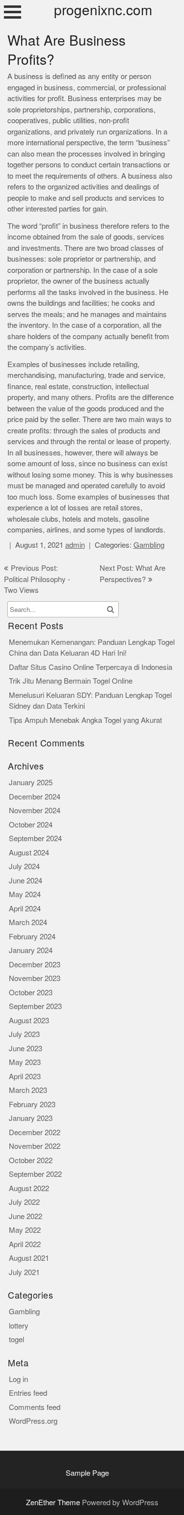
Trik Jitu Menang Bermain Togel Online (70, 681)
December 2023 (34, 964)
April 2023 (25, 1076)
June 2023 (25, 1048)
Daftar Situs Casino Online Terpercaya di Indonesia (90, 667)
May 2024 (25, 894)
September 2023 (35, 1006)
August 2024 (29, 852)
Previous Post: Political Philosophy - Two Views (37, 579)
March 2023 (28, 1090)
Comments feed (34, 1407)
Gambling (148, 545)
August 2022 (29, 1188)
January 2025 (31, 782)
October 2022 (31, 1160)
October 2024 (31, 824)
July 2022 (24, 1202)
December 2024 (34, 796)
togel (16, 1339)
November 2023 (34, 978)
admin (75, 545)
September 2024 (35, 838)
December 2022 (34, 1132)
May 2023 (25, 1062)
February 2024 (32, 936)
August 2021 (29, 1258)
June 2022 (25, 1216)
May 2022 (25, 1230)
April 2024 (25, 908)
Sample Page (87, 1473)
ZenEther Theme (54, 1502)
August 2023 (29, 1020)
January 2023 (31, 1118)
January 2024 (31, 950)
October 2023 (31, 992)
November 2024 (34, 810)
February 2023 (32, 1104)
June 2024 (25, 880)
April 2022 (25, 1244)
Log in (18, 1379)
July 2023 (24, 1034)
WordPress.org (33, 1421)
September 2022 (35, 1174)
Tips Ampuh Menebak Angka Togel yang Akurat (85, 720)
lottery (18, 1325)
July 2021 (24, 1272)
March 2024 (28, 922)
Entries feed (28, 1393)
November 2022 (34, 1146)
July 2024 (24, 866)
